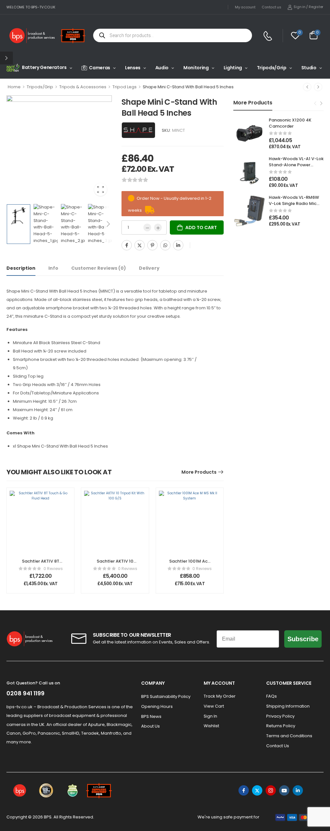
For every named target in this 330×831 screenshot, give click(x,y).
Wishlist (211, 726)
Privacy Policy (280, 716)
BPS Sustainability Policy (165, 696)
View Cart (214, 706)
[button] (6, 58)
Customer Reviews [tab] (98, 268)
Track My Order (220, 696)
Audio (162, 67)
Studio (308, 67)
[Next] (318, 87)
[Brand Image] (138, 130)
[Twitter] (139, 245)
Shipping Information (288, 706)
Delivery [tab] (149, 268)
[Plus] (158, 227)
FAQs (271, 696)
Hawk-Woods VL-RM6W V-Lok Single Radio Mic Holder (294, 203)
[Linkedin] (178, 245)
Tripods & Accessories (82, 87)
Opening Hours (157, 706)
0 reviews (53, 568)
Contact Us (277, 746)
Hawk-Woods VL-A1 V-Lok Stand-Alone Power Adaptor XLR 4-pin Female (296, 167)
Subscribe (302, 639)
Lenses (133, 67)
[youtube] (284, 790)
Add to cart (201, 227)
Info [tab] (53, 268)
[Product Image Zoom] (100, 189)
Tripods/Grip (271, 67)
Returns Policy (280, 726)
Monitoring (196, 67)
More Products (199, 472)
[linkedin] (298, 790)
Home (14, 87)
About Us (150, 726)
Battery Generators (44, 67)
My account (245, 7)
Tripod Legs (124, 87)
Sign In (210, 716)
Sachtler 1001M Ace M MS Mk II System (189, 564)
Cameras (99, 67)
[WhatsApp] (165, 245)
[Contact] (269, 36)
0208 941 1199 (25, 693)
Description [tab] (20, 268)
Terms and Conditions (289, 736)
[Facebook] (126, 245)
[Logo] (32, 35)
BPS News (151, 716)
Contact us (271, 7)
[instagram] (271, 790)
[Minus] (147, 227)
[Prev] (307, 87)
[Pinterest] (152, 245)
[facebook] (243, 790)
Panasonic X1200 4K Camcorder (290, 123)
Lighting (233, 67)
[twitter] (257, 790)
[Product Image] (59, 148)
